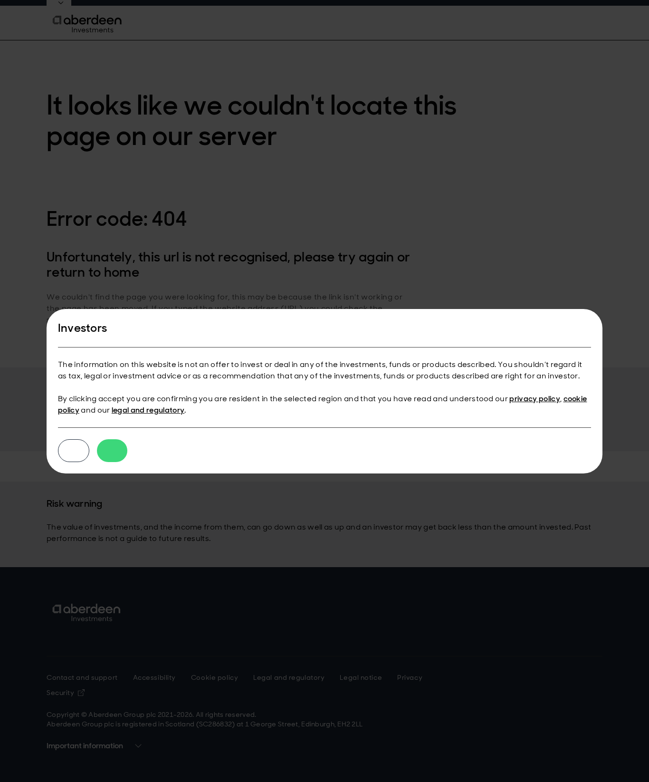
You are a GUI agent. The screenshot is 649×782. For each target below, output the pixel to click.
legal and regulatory (148, 410)
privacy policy (534, 399)
